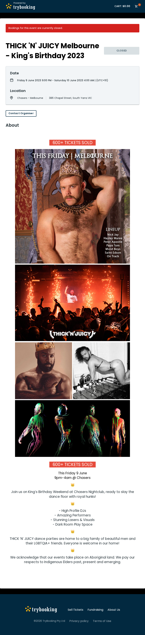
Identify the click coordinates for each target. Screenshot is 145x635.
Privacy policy (79, 621)
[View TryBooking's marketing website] (41, 610)
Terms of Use (102, 621)
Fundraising (95, 610)
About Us (114, 610)
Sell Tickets (75, 610)
